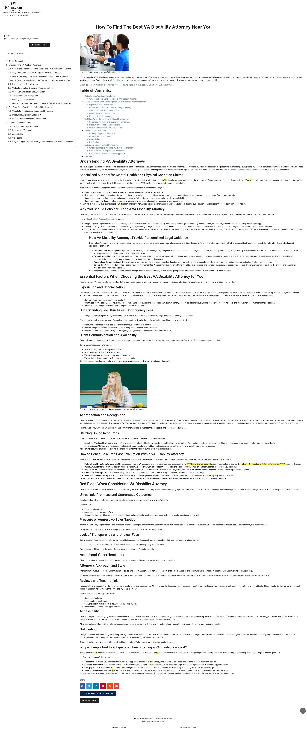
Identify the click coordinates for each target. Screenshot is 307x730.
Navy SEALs (11, 39)
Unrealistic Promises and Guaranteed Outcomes (32, 111)
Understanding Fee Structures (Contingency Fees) (33, 88)
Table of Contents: (16, 61)
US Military (34, 39)
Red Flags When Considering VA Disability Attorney (30, 107)
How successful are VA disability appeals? (107, 153)
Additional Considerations (20, 122)
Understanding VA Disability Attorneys (25, 65)
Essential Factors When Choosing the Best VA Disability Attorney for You (39, 80)
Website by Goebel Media (188, 728)
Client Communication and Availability (28, 92)
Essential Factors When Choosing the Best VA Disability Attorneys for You (115, 102)
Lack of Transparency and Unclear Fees (29, 119)
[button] (82, 686)
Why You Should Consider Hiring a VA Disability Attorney (36, 73)
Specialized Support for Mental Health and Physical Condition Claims (41, 69)
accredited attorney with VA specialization (138, 420)
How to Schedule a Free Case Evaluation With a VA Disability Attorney (41, 103)
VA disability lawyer (118, 80)
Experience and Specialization (25, 84)
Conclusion (89, 156)
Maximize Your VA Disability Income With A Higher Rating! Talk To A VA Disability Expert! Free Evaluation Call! (126, 85)
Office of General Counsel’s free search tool (240, 170)
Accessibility (17, 134)
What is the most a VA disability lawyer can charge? (111, 148)
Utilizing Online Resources (23, 99)
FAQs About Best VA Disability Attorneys (101, 145)
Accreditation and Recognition (25, 96)
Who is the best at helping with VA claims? (107, 151)
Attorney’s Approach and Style (25, 126)
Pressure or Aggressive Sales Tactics (27, 115)
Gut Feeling (17, 138)
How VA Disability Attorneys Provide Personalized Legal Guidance (40, 76)
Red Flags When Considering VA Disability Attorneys (106, 119)
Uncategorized (23, 39)
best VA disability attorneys (105, 219)
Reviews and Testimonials (23, 130)
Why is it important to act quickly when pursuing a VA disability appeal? (42, 142)
